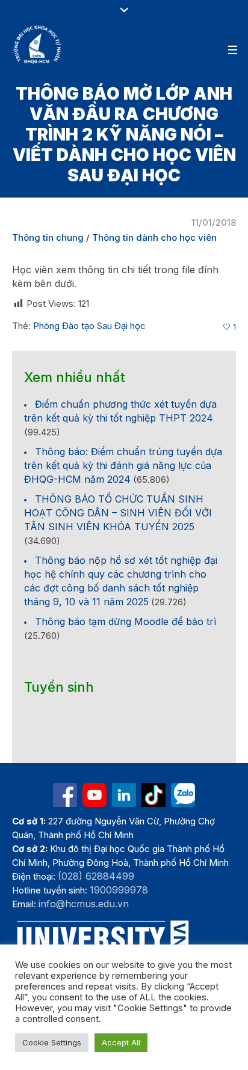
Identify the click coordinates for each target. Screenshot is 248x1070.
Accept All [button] (121, 1042)
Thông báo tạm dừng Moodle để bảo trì (125, 621)
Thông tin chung (48, 237)
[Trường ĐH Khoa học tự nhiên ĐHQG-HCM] (65, 795)
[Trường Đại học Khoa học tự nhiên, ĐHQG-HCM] (38, 44)
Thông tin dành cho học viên (154, 237)
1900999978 (119, 890)
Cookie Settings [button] (51, 1042)
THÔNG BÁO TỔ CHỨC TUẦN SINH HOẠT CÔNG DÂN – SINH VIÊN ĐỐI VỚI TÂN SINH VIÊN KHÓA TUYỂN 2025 (118, 513)
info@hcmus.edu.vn (84, 904)
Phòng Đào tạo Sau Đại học (89, 325)
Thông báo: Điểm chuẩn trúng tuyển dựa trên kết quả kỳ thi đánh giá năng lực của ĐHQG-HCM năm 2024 (123, 465)
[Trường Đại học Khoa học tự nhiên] (124, 795)
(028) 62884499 (96, 876)
